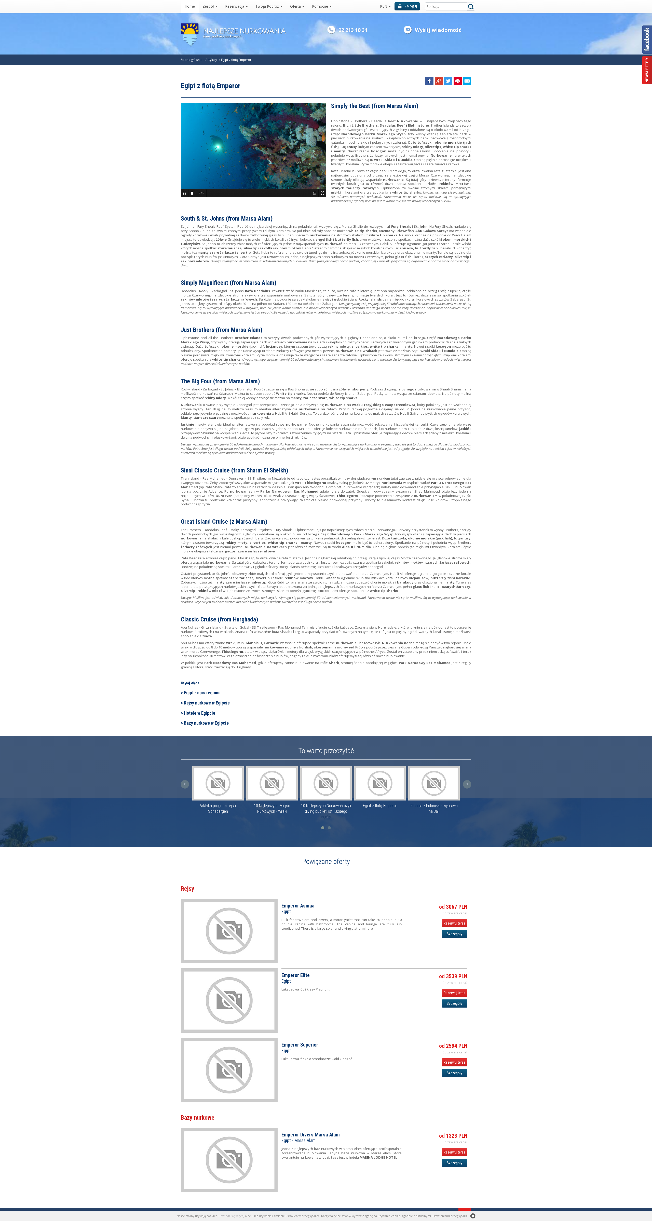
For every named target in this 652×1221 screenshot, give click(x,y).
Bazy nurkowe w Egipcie (206, 723)
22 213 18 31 (353, 29)
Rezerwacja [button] (235, 6)
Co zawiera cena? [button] (454, 913)
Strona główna (191, 60)
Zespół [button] (208, 6)
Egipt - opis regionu (202, 692)
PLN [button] (384, 6)
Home (190, 6)
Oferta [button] (296, 6)
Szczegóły (454, 934)
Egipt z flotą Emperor (236, 60)
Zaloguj (410, 6)
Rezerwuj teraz (454, 923)
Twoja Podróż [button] (267, 6)
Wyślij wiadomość (438, 29)
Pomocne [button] (320, 6)
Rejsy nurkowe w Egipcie (207, 703)
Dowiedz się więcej (231, 1216)
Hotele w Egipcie (199, 713)
